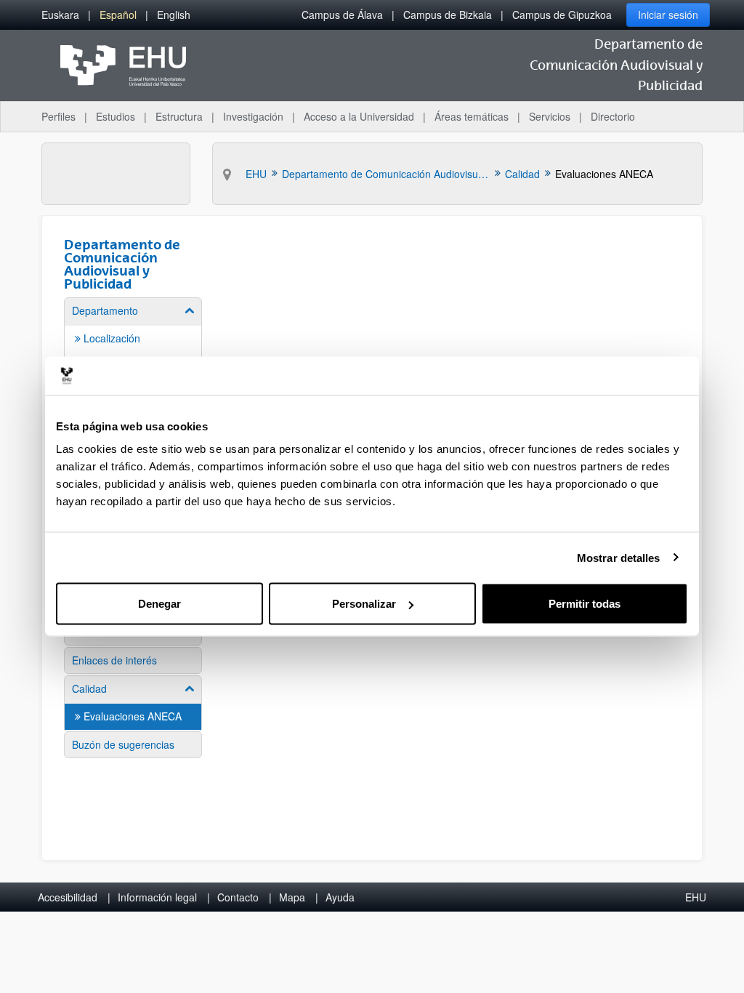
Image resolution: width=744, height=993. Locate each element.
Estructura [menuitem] (179, 116)
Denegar (159, 604)
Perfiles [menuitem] (58, 116)
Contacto (238, 897)
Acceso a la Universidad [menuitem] (359, 116)
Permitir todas (584, 604)
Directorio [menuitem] (613, 116)
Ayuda (340, 897)
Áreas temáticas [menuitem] (471, 116)
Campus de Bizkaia (447, 14)
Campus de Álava (342, 14)
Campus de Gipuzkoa (562, 14)
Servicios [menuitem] (549, 116)
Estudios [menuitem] (115, 116)
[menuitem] (60, 15)
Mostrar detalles (618, 557)
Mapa (292, 897)
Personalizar (364, 604)
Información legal (157, 897)
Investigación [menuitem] (253, 116)
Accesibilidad (67, 897)
